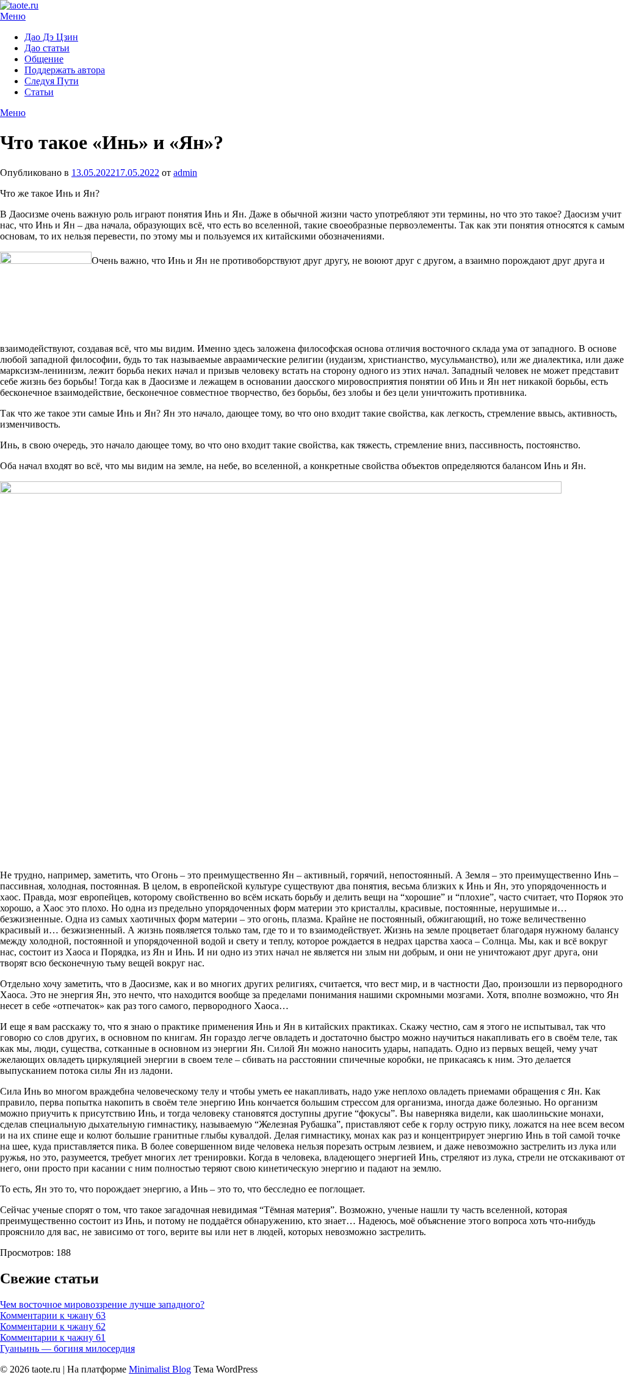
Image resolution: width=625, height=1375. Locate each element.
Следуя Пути (51, 81)
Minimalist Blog (160, 1369)
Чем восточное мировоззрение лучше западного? (102, 1304)
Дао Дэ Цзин (51, 37)
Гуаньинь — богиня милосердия (67, 1348)
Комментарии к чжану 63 (53, 1315)
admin (185, 172)
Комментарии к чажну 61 (53, 1337)
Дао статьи (47, 48)
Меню (13, 16)
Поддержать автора (64, 70)
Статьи (39, 92)
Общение (43, 59)
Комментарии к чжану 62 (53, 1326)
